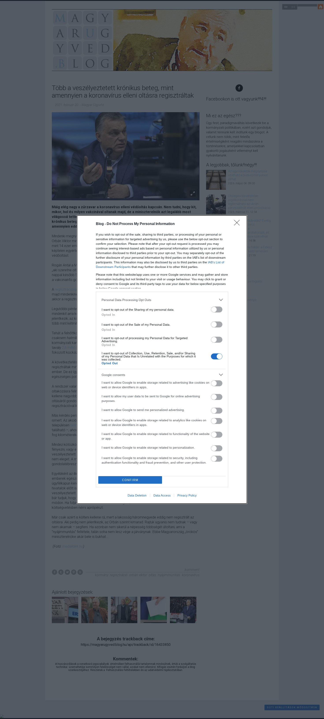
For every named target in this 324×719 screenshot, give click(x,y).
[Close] (238, 224)
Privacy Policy (187, 495)
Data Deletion (137, 495)
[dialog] (162, 359)
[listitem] (162, 299)
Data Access (162, 495)
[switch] (216, 309)
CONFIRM (130, 480)
